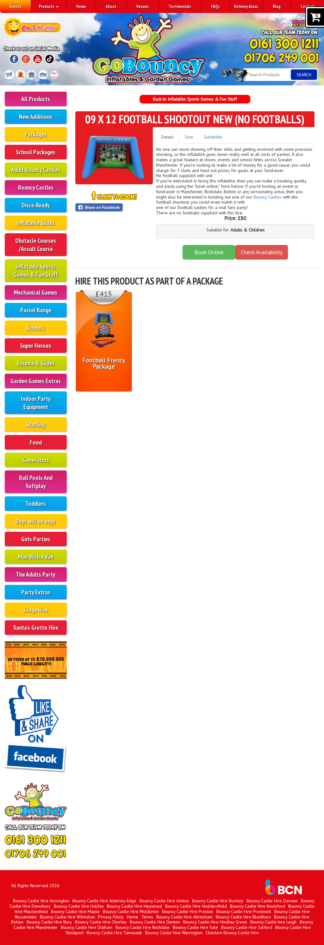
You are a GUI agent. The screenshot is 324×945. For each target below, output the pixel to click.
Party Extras (35, 592)
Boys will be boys (36, 521)
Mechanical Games (35, 292)
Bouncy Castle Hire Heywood (134, 906)
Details (167, 137)
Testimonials (180, 6)
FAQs (215, 6)
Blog (277, 6)
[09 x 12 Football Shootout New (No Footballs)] (114, 155)
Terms (147, 917)
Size (189, 137)
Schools (35, 328)
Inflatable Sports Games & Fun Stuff (35, 270)
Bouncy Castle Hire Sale (195, 927)
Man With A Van (35, 557)
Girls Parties (35, 539)
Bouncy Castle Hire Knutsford (257, 906)
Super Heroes (35, 345)
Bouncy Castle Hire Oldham (86, 927)
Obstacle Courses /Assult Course (35, 244)
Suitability (213, 137)
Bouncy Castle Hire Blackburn (243, 917)
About (111, 6)
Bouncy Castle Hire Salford (246, 927)
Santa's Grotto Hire (35, 627)
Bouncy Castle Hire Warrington (173, 933)
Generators (35, 460)
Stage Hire (35, 610)
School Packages (35, 152)
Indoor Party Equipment (36, 403)
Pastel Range (35, 310)
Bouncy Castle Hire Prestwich (243, 911)
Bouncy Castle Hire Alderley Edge (104, 901)
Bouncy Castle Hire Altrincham (184, 917)
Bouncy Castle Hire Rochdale (142, 927)
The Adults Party (35, 574)
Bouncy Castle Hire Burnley (217, 901)
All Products (35, 99)
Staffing (35, 424)
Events (15, 6)
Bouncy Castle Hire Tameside (114, 933)
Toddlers (35, 504)
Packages (36, 134)
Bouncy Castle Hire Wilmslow (67, 917)
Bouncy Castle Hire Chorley (101, 922)
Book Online (208, 252)
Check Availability (262, 252)
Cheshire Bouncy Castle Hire (232, 933)
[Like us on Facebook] (14, 59)
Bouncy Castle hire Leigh (273, 922)
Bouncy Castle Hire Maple (75, 911)
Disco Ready (36, 205)
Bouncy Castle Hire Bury (49, 922)
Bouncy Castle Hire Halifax (79, 906)
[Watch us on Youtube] (37, 59)
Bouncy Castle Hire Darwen (272, 901)
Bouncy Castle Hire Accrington (41, 901)
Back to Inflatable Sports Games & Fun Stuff (195, 99)
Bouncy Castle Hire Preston (187, 911)
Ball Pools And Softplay (36, 482)
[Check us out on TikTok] (49, 59)
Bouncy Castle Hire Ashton (164, 901)
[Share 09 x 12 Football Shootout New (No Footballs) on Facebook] (114, 207)
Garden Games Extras (35, 381)
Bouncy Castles (35, 187)
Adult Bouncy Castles (35, 170)
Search (303, 74)
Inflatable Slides (36, 223)
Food (36, 442)
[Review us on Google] (26, 59)
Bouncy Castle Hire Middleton (131, 911)
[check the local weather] (32, 26)
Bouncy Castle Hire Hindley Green (215, 922)
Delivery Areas (246, 6)
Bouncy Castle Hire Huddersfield (196, 906)
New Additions (35, 117)
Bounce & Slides (36, 363)
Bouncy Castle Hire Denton (155, 922)
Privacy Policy (111, 917)
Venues (142, 6)
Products (47, 6)
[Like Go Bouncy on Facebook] (36, 730)
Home (81, 6)
